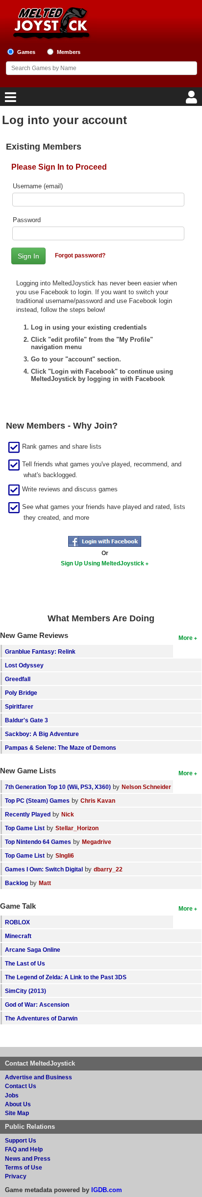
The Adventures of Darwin (41, 1018)
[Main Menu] (9, 99)
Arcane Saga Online (32, 949)
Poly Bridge (21, 692)
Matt (45, 883)
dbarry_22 (108, 869)
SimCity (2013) (25, 991)
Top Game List (25, 828)
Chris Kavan (97, 800)
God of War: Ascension (37, 1004)
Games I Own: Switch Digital (44, 869)
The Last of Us (25, 963)
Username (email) (38, 186)
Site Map (17, 1113)
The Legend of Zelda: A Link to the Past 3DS (65, 977)
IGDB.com (106, 1190)
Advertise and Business (38, 1077)
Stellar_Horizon (77, 828)
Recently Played (27, 814)
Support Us (20, 1140)
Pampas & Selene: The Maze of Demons (60, 747)
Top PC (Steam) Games (37, 800)
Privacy (15, 1176)
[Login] (192, 99)
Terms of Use (23, 1167)
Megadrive (96, 842)
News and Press (27, 1158)
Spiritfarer (19, 706)
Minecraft (18, 936)
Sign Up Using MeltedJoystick (102, 563)
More (185, 638)
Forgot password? (80, 255)
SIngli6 (64, 855)
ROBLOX (17, 922)
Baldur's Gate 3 (26, 720)
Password (27, 220)
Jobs (12, 1095)
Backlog (16, 883)
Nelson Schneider (146, 787)
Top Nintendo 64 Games (38, 842)
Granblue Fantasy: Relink (40, 651)
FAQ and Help (24, 1149)
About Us (18, 1104)
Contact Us (20, 1086)
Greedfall (17, 679)
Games (26, 52)
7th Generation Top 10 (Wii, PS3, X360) (58, 787)
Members (68, 52)
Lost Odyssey (24, 665)
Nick (67, 814)
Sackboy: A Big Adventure (42, 734)
